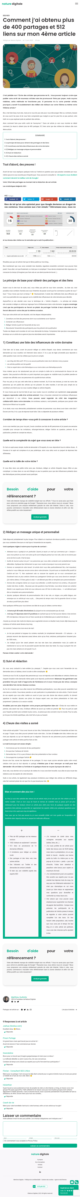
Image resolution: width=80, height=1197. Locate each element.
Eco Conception (40, 1162)
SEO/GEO (6, 15)
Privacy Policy (32, 1141)
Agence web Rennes (60, 1179)
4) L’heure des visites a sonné (17, 156)
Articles (40, 1164)
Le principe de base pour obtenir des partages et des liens (27, 143)
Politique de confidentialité (32, 1179)
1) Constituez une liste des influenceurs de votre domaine (27, 146)
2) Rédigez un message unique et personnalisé (23, 149)
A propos (40, 1159)
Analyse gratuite (40, 517)
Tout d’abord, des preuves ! (16, 139)
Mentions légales (18, 1179)
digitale (12, 4)
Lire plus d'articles (68, 1010)
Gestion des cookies (47, 1179)
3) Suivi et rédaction (13, 153)
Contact (40, 1167)
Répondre (9, 1032)
